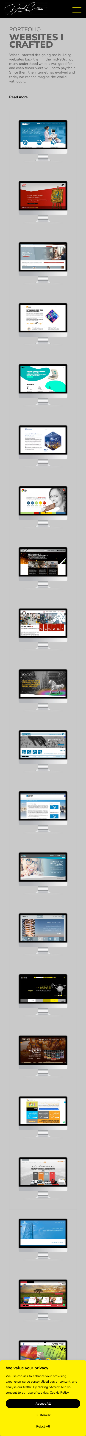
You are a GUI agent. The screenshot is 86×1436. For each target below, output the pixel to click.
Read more (18, 97)
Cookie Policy (59, 1392)
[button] (43, 97)
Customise (43, 1415)
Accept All (43, 1403)
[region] (43, 1398)
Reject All (43, 1426)
